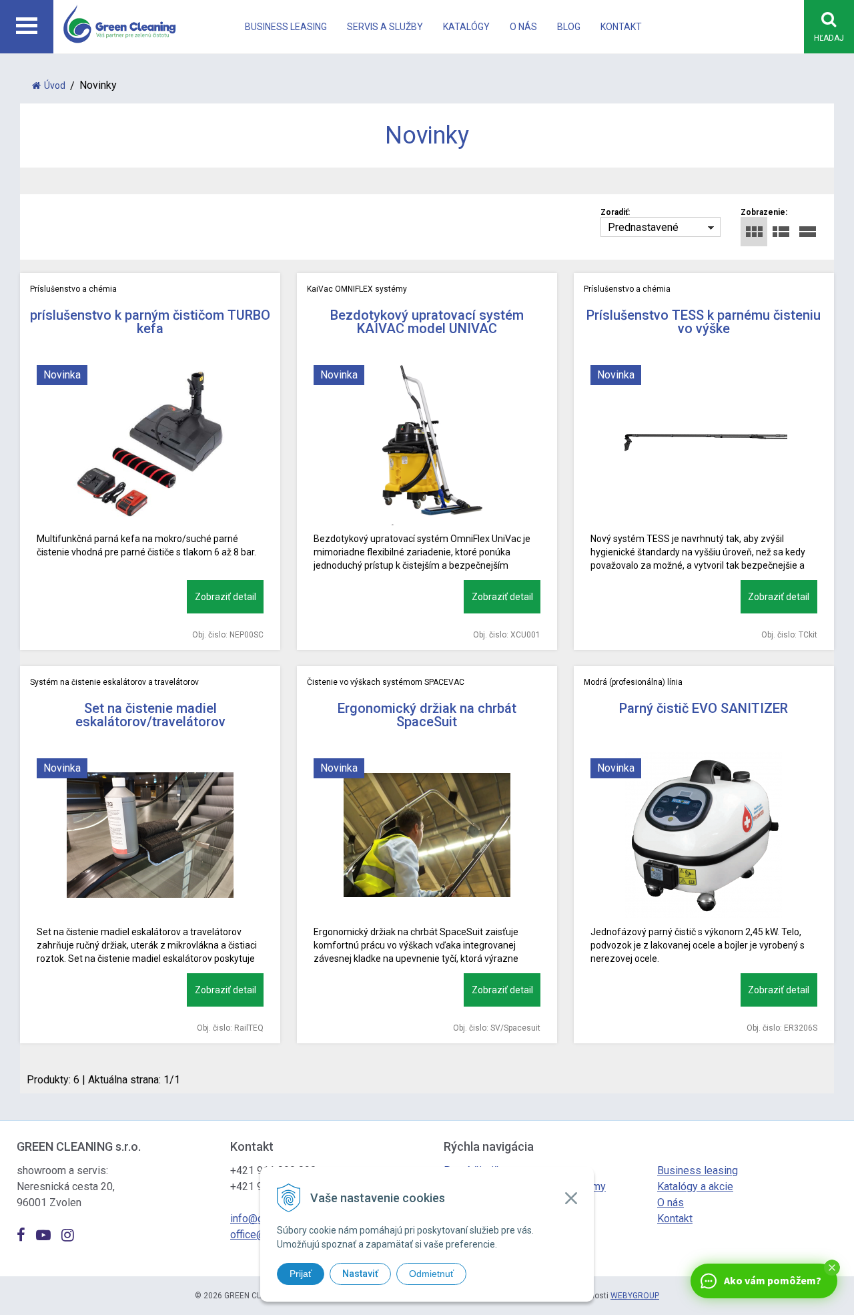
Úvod (54, 85)
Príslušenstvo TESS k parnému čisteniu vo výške (703, 321)
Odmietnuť (431, 1273)
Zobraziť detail (225, 596)
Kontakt (621, 26)
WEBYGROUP (634, 1295)
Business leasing (286, 26)
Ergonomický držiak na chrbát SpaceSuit (427, 715)
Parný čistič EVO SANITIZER (703, 708)
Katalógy (466, 26)
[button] (832, 1268)
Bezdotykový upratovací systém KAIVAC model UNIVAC (427, 321)
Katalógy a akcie (695, 1186)
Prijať (301, 1273)
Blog (568, 26)
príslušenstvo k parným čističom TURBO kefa (150, 321)
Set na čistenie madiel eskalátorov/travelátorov (150, 715)
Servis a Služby (385, 26)
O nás (523, 26)
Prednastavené (643, 227)
